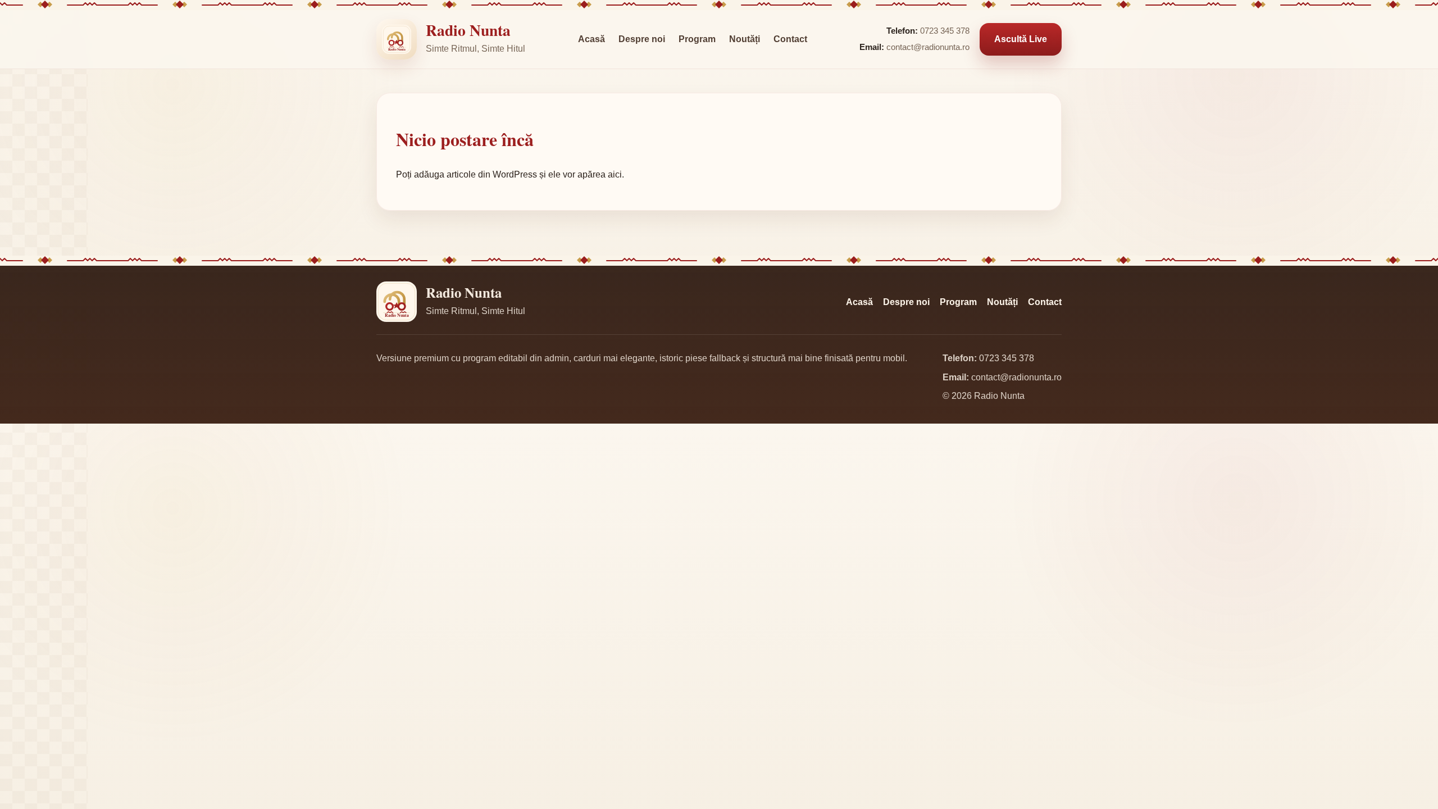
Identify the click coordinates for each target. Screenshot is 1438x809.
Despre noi (641, 39)
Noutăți (744, 39)
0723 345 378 (945, 30)
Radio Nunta (468, 30)
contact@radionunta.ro (928, 47)
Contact (790, 39)
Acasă (591, 39)
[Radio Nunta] (396, 39)
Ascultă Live (1020, 39)
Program (697, 39)
